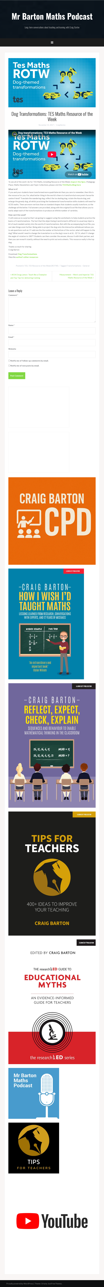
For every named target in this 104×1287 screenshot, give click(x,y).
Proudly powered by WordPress (19, 1283)
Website (12, 349)
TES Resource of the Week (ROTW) (43, 266)
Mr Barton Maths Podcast (52, 16)
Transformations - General (78, 266)
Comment (13, 295)
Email (11, 337)
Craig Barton (60, 125)
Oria (43, 1283)
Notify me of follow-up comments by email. (29, 361)
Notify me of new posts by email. (24, 365)
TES (26, 266)
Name (11, 325)
